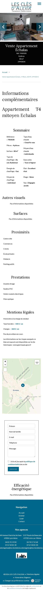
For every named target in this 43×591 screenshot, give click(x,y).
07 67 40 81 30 (10, 545)
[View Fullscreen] (5, 369)
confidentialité (35, 586)
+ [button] (5, 361)
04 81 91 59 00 (10, 542)
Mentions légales (33, 574)
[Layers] (37, 362)
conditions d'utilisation (15, 588)
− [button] (5, 364)
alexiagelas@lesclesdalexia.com (12, 548)
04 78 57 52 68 (32, 542)
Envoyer (13, 469)
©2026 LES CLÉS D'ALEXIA (14, 574)
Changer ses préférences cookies (17, 580)
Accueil (4, 72)
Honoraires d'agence (22, 577)
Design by (38, 580)
